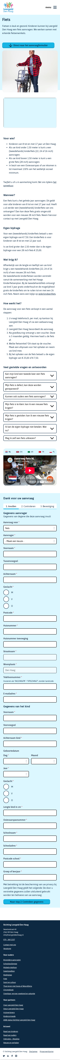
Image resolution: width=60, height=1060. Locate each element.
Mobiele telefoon (10, 967)
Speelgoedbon (9, 971)
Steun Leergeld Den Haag (13, 1009)
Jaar (6, 768)
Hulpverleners (9, 1012)
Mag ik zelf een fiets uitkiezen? (20, 438)
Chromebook (8, 990)
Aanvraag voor (11, 522)
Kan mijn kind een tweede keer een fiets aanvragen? (25, 376)
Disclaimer (33, 1051)
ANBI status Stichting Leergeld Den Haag (19, 1020)
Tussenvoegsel (10, 561)
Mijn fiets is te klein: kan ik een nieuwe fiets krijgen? (26, 406)
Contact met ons (9, 945)
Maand (34, 755)
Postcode (8, 612)
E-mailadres (10, 693)
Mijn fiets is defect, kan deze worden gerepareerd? (23, 387)
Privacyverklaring (46, 1051)
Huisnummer (10, 625)
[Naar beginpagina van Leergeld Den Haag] (8, 7)
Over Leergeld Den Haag (13, 1005)
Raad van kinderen (10, 1031)
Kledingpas (7, 975)
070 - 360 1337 (9, 940)
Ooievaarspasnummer (15, 820)
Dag (6, 755)
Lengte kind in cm (12, 807)
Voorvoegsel (9, 725)
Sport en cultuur (9, 982)
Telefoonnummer (12, 677)
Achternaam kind (12, 738)
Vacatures (7, 948)
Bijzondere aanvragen (12, 960)
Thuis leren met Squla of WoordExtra (17, 986)
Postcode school (12, 858)
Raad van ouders (9, 1035)
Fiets (5, 979)
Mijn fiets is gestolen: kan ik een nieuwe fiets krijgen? (27, 417)
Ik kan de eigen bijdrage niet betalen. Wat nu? (25, 428)
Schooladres (10, 845)
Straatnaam (9, 651)
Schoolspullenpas (10, 964)
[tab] (8, 451)
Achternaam (10, 574)
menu (48, 7)
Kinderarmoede (9, 1016)
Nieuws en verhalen (11, 1043)
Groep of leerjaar (12, 871)
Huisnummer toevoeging (15, 638)
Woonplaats (10, 664)
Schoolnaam (10, 832)
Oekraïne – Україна (11, 1039)
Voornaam (9, 548)
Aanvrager (9, 535)
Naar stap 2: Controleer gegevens (26, 901)
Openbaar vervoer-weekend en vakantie (19, 994)
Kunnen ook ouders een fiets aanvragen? (25, 396)
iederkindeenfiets (47, 294)
